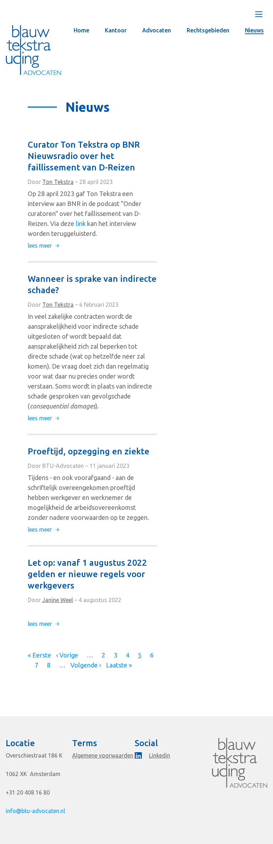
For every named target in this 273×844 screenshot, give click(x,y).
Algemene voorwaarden (102, 755)
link (81, 223)
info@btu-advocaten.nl (35, 811)
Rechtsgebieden (208, 30)
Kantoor (116, 30)
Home (81, 30)
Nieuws (254, 30)
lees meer (43, 245)
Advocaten (156, 30)
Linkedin (159, 755)
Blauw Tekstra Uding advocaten (33, 50)
